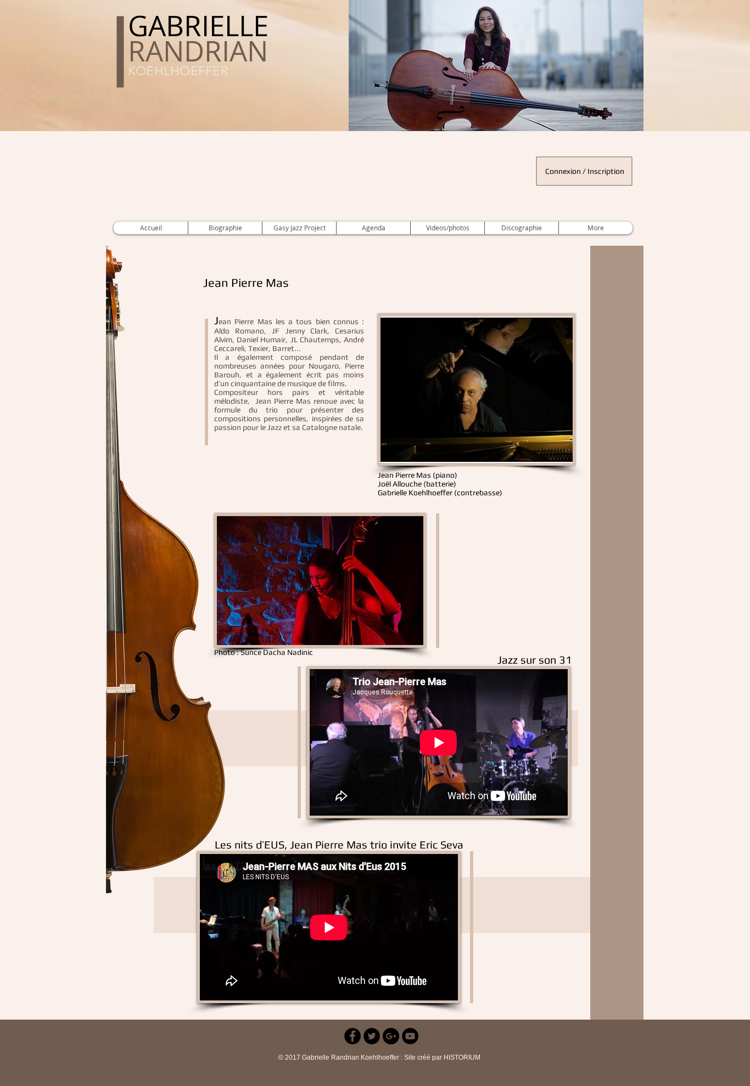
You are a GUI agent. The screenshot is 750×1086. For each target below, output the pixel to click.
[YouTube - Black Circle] (410, 1036)
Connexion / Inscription (584, 171)
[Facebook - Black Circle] (352, 1036)
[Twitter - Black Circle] (371, 1036)
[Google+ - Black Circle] (391, 1036)
